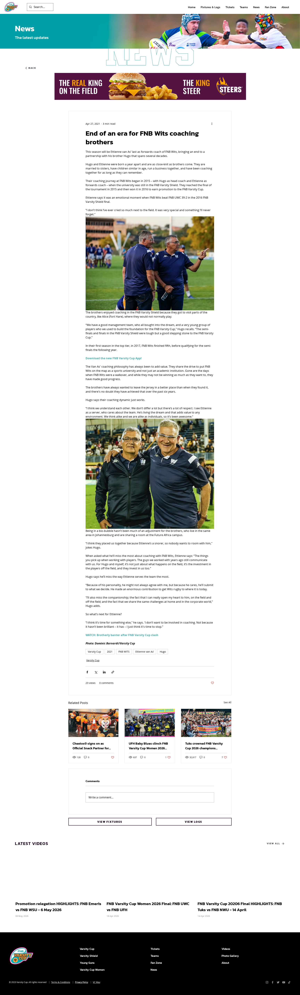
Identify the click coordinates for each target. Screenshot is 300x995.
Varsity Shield (89, 956)
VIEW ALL (273, 843)
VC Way (96, 982)
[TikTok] (289, 982)
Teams (155, 956)
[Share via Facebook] (87, 672)
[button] (210, 7)
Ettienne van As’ (144, 651)
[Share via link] (112, 672)
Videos (226, 949)
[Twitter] (278, 982)
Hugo (163, 651)
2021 (109, 651)
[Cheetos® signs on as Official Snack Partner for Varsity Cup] (93, 723)
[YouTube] (283, 982)
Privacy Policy (81, 982)
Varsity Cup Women (92, 970)
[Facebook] (272, 982)
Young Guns (87, 963)
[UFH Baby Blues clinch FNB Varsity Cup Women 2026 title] (150, 723)
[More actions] (212, 124)
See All (227, 702)
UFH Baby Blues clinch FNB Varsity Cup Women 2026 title (148, 746)
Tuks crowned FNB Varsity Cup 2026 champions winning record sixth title (204, 746)
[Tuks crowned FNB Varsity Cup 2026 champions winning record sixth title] (206, 723)
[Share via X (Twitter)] (95, 672)
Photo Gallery (230, 956)
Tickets (155, 949)
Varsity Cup (94, 651)
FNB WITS (124, 651)
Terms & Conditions (60, 982)
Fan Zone (156, 963)
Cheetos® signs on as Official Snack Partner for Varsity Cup (91, 746)
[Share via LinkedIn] (104, 672)
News (154, 970)
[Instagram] (267, 982)
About (225, 963)
